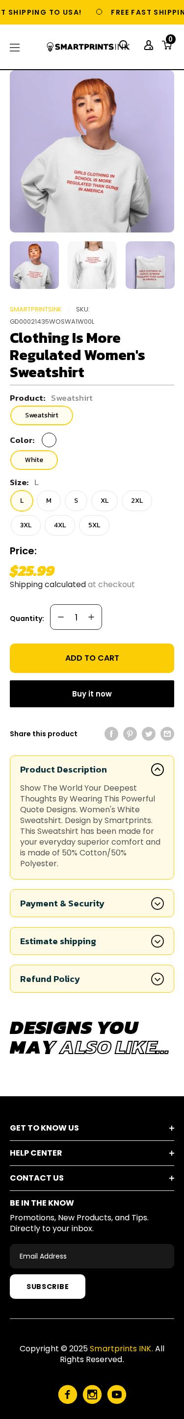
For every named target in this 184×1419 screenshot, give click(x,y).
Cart (170, 42)
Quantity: (27, 618)
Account (150, 45)
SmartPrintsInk (36, 309)
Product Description (63, 769)
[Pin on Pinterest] (130, 734)
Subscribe (47, 1286)
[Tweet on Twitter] (149, 734)
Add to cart (92, 658)
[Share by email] (167, 734)
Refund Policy (50, 979)
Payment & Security (62, 903)
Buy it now (92, 694)
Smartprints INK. (121, 1348)
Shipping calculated (48, 584)
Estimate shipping (58, 941)
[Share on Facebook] (111, 734)
